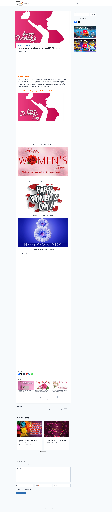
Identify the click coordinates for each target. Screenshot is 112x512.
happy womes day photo (51, 397)
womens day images (23, 399)
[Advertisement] (43, 63)
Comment (19, 468)
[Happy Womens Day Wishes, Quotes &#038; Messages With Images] (60, 385)
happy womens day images (24, 397)
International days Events (24, 45)
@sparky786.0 (82, 18)
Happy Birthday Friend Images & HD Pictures (58, 408)
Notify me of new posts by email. (25, 489)
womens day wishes (44, 399)
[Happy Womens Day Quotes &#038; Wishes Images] (26, 385)
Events (87, 3)
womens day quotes (33, 399)
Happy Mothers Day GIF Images (56, 440)
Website (56, 485)
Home (53, 3)
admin (20, 51)
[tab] (40, 451)
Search (76, 12)
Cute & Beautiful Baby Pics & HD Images (26, 408)
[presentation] (29, 429)
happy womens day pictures (38, 397)
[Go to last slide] (19, 435)
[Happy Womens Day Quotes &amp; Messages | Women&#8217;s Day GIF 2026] (43, 385)
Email (37, 485)
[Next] (67, 435)
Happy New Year (79, 3)
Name (18, 485)
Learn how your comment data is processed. (48, 497)
